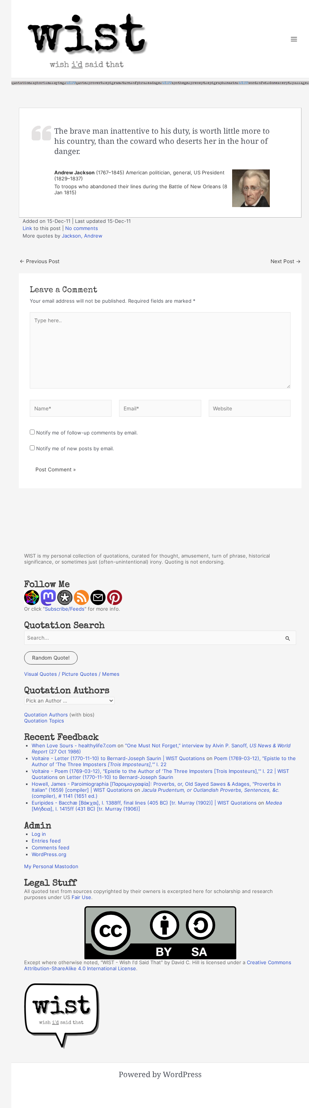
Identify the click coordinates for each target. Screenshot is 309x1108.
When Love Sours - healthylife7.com (74, 745)
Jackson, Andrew (82, 236)
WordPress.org (49, 854)
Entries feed (46, 841)
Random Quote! (51, 658)
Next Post (286, 261)
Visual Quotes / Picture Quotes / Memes (71, 674)
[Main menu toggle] (294, 39)
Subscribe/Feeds (64, 609)
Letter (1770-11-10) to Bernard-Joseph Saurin (120, 777)
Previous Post (40, 261)
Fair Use (81, 897)
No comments (81, 228)
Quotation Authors (46, 715)
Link (27, 228)
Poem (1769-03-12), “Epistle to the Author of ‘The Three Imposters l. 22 (164, 761)
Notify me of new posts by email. (75, 448)
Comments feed (50, 847)
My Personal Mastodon (51, 866)
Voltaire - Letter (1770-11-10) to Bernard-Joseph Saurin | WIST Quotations (118, 758)
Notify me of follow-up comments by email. (87, 433)
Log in (39, 834)
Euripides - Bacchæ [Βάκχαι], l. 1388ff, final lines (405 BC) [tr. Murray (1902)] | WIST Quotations (144, 803)
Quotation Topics (44, 721)
